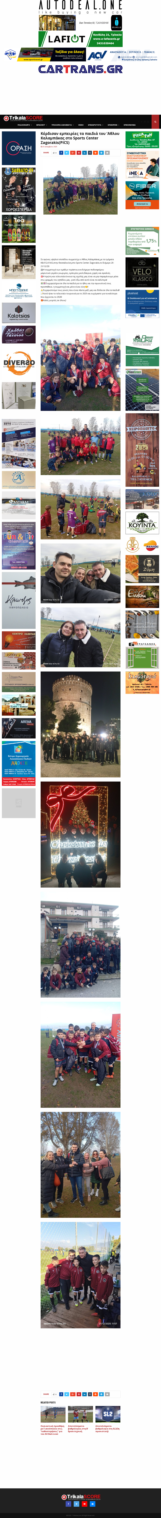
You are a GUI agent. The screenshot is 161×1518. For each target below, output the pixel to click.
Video (81, 125)
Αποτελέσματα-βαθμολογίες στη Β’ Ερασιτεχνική (78, 1429)
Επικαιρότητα (94, 125)
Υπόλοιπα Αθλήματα (62, 125)
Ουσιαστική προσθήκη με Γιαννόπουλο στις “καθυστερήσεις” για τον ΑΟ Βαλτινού (52, 1430)
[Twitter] (142, 121)
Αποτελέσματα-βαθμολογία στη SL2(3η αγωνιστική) (107, 1429)
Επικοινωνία (130, 125)
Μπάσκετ (40, 125)
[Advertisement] (80, 95)
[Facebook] (139, 121)
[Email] (148, 121)
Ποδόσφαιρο (24, 125)
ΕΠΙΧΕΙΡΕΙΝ (112, 125)
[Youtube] (145, 121)
